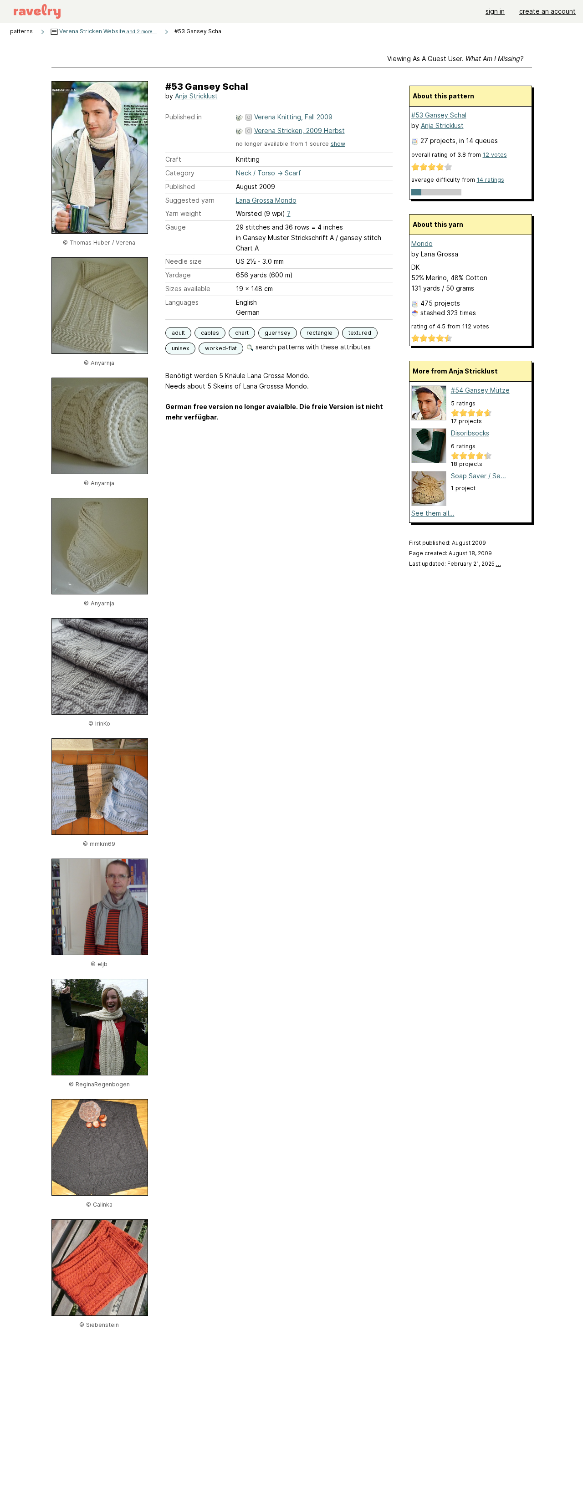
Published (180, 186)
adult (178, 332)
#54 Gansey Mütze (480, 390)
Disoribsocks (470, 433)
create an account (547, 11)
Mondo (422, 243)
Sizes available (187, 288)
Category (179, 173)
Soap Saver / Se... (478, 476)
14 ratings (490, 179)
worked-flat (221, 348)
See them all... (433, 513)
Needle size (183, 261)
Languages (182, 302)
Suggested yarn (190, 200)
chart (242, 332)
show (338, 143)
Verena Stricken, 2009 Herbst (299, 130)
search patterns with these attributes (312, 347)
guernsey (278, 332)
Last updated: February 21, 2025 (455, 563)
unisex (180, 348)
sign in (495, 11)
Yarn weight (183, 213)
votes (495, 154)
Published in (183, 117)
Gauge (175, 227)
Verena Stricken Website (107, 31)
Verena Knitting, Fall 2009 (293, 117)
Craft (173, 159)
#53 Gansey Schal (438, 115)
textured (359, 332)
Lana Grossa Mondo (266, 200)
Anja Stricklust (196, 96)
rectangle (319, 332)
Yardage (178, 275)
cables (210, 332)
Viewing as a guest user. (455, 58)
